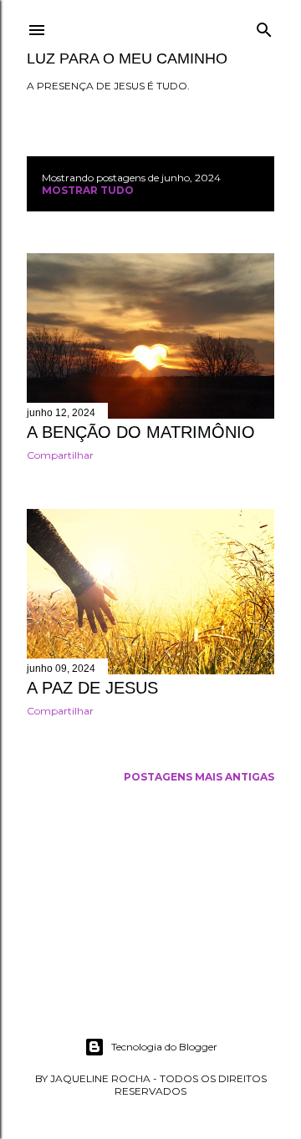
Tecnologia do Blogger (164, 1046)
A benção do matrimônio (141, 432)
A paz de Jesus (92, 688)
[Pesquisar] (264, 26)
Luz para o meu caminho (127, 58)
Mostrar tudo (88, 190)
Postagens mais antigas (199, 776)
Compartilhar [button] (60, 455)
